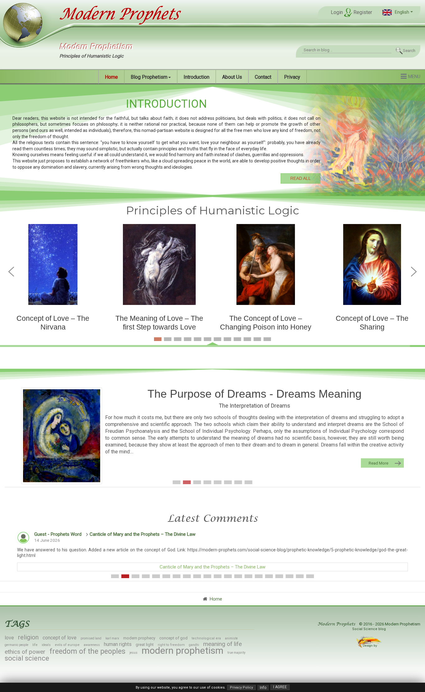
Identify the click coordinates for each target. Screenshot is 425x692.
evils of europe (67, 645)
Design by (370, 645)
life (35, 645)
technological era (206, 638)
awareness (92, 645)
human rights (118, 644)
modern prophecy (139, 638)
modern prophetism (182, 650)
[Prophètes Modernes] (118, 14)
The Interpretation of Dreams (254, 405)
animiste (231, 638)
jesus (133, 652)
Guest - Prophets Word (58, 534)
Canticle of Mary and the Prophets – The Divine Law (142, 534)
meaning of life (222, 644)
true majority (236, 652)
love (9, 638)
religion (28, 637)
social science (27, 658)
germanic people (16, 645)
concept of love (60, 638)
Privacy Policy (241, 687)
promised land (91, 638)
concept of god (173, 638)
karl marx (112, 638)
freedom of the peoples (87, 651)
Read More (378, 463)
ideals (46, 645)
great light (145, 644)
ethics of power (25, 651)
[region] (212, 139)
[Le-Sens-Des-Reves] (61, 435)
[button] (397, 12)
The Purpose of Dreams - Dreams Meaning (254, 393)
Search (409, 50)
